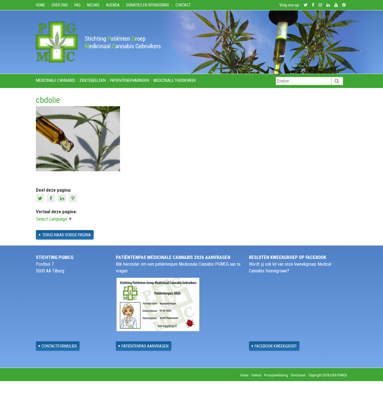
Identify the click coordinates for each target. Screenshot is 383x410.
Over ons (60, 5)
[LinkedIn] (63, 198)
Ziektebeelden (92, 80)
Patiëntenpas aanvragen (145, 346)
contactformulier (59, 346)
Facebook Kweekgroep (276, 346)
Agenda (113, 5)
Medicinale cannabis (55, 80)
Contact (183, 5)
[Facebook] (52, 198)
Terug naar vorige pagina (66, 234)
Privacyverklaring (276, 375)
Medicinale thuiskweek (174, 80)
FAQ (77, 5)
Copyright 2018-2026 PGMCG (327, 375)
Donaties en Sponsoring (147, 5)
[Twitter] (41, 198)
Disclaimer (298, 375)
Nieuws (93, 5)
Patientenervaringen (129, 80)
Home (40, 5)
